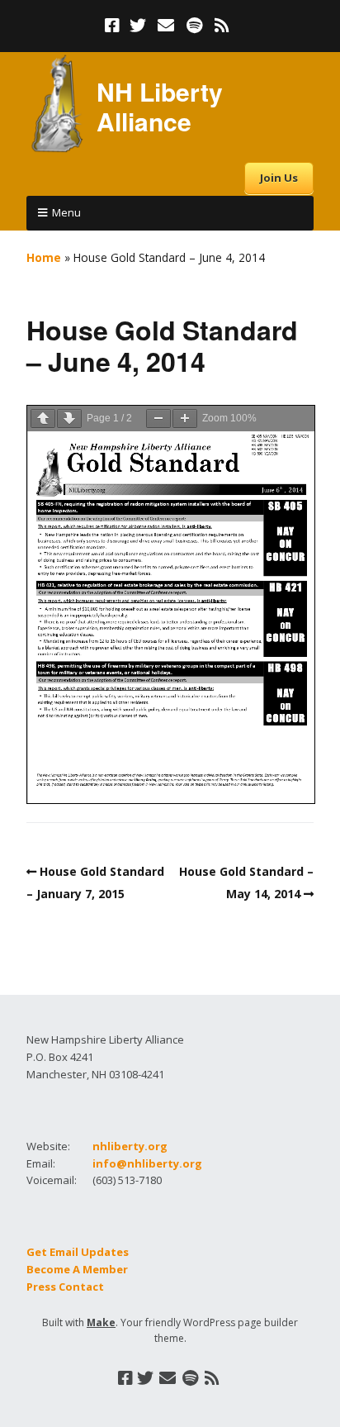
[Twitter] (137, 25)
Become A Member (77, 1269)
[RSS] (222, 25)
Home (43, 257)
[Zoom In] (184, 418)
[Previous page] (43, 418)
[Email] (166, 25)
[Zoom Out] (158, 418)
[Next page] (69, 418)
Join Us (279, 177)
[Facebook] (114, 25)
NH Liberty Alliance (160, 106)
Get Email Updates (77, 1251)
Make (101, 1322)
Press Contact (65, 1286)
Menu (66, 212)
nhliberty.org (130, 1146)
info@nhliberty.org (147, 1163)
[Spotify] (194, 25)
